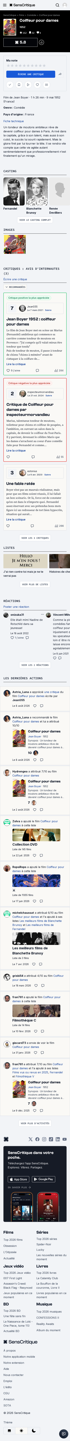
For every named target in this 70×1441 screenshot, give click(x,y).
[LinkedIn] (58, 1140)
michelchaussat (23, 912)
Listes (9, 548)
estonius (32, 471)
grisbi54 (17, 975)
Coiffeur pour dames (49, 15)
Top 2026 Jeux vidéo (17, 1272)
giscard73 (19, 1043)
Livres (42, 1266)
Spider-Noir (43, 1244)
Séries (42, 1232)
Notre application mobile (19, 1356)
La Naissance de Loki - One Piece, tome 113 (18, 1323)
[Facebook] (37, 1140)
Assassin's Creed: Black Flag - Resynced (17, 1285)
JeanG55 (32, 306)
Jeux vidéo (13, 1266)
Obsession (10, 1246)
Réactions (11, 601)
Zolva (16, 821)
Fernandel (10, 208)
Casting (9, 171)
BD (6, 1304)
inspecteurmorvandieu (41, 392)
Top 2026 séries (46, 1239)
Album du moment (48, 1330)
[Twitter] (31, 1140)
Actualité (9, 1258)
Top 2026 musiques (49, 1311)
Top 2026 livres (46, 1272)
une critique (51, 692)
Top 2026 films (13, 1239)
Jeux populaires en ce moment (17, 1295)
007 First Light (12, 1278)
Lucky (40, 1249)
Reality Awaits (45, 1324)
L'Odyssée (9, 1252)
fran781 (17, 997)
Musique (44, 1304)
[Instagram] (44, 1140)
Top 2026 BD (12, 1310)
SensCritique (9, 15)
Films (21, 15)
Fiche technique (13, 121)
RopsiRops (19, 867)
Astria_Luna (20, 692)
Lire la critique (16, 364)
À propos (9, 1350)
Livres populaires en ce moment (51, 1295)
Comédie (31, 15)
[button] (64, 5)
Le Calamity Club (47, 1278)
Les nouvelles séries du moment (51, 1257)
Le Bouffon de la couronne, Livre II (48, 1285)
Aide (6, 1369)
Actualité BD (11, 1331)
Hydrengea (20, 771)
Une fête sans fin (14, 1316)
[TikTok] (51, 1140)
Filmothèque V (25, 1076)
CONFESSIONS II (47, 1317)
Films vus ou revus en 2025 (30, 1072)
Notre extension (13, 1362)
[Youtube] (65, 1140)
